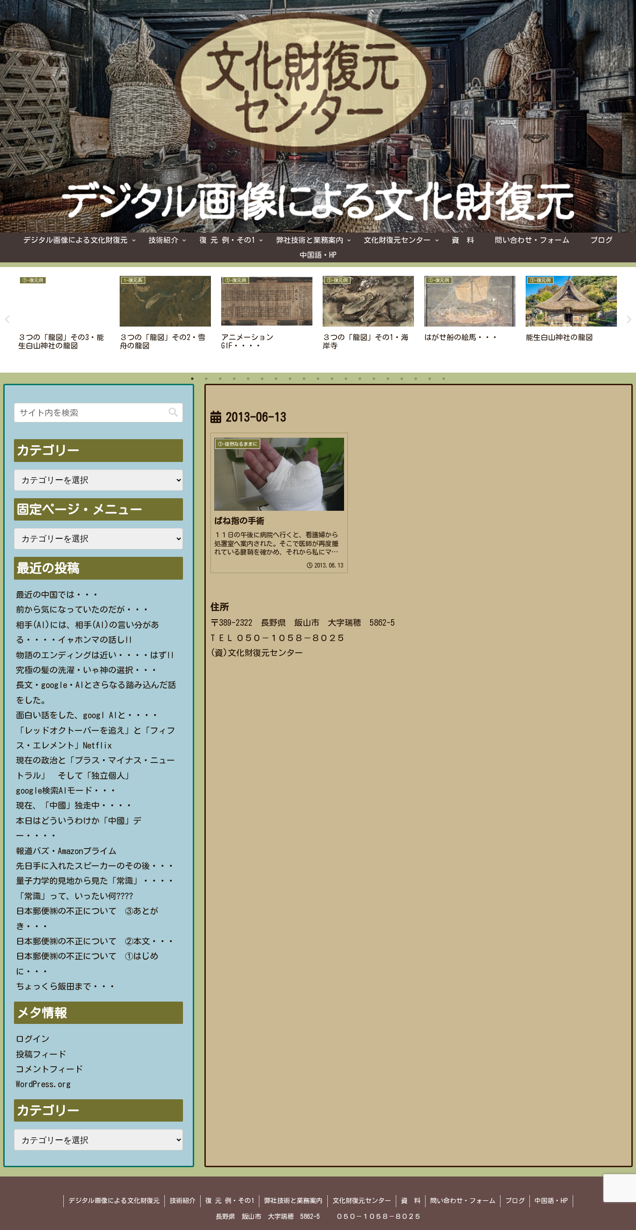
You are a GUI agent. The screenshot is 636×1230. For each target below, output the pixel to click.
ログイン (32, 1039)
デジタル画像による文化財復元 (114, 1200)
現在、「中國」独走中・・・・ (74, 805)
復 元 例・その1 (229, 1200)
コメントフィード (49, 1069)
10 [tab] (318, 378)
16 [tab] (401, 378)
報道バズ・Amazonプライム (66, 851)
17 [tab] (415, 378)
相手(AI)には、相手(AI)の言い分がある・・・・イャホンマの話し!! (87, 632)
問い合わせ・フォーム (462, 1200)
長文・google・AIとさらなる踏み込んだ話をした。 (96, 692)
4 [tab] (234, 378)
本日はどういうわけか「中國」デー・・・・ (79, 828)
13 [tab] (360, 378)
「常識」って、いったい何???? (74, 896)
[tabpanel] (64, 318)
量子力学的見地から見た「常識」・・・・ (95, 880)
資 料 (410, 1200)
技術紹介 (182, 1200)
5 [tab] (248, 378)
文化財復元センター (361, 1200)
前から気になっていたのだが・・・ (83, 609)
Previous (7, 319)
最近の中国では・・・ (58, 594)
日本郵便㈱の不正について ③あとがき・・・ (87, 918)
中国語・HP (551, 1200)
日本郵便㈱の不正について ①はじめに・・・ (87, 963)
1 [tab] (192, 378)
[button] (173, 412)
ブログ (515, 1200)
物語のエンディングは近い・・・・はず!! (95, 655)
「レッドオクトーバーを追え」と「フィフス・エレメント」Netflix (95, 737)
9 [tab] (304, 378)
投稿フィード (41, 1054)
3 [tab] (220, 378)
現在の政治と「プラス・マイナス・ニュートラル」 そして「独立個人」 (95, 767)
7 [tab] (276, 378)
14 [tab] (374, 378)
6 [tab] (262, 378)
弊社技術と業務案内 (293, 1200)
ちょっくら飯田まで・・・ (66, 986)
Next (629, 319)
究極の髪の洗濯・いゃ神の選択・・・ (87, 670)
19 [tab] (443, 378)
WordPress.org (43, 1084)
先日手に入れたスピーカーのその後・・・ (95, 866)
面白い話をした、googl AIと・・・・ (87, 715)
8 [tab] (290, 378)
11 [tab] (332, 378)
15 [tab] (387, 378)
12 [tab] (346, 378)
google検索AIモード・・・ (66, 790)
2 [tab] (206, 378)
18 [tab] (429, 378)
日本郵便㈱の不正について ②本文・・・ (95, 941)
